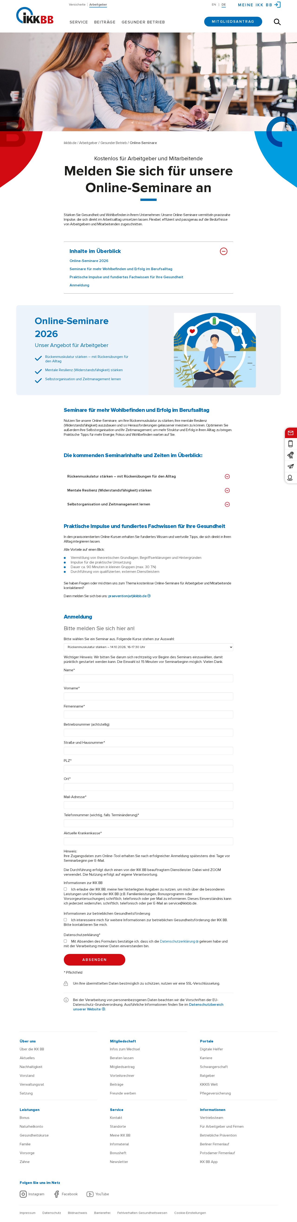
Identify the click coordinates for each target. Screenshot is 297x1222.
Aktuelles (27, 1058)
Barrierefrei (102, 1213)
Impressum (28, 1213)
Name (69, 670)
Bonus (24, 1117)
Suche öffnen (277, 22)
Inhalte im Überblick (95, 251)
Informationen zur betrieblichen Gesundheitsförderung (107, 913)
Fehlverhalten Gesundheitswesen (142, 1213)
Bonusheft (118, 1153)
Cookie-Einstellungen (190, 1213)
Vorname (72, 688)
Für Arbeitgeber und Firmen (222, 1126)
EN (214, 5)
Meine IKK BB (120, 1135)
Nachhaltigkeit (31, 1067)
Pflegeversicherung (215, 1093)
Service (79, 22)
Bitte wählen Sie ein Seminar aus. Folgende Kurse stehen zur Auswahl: (119, 639)
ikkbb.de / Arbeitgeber (80, 143)
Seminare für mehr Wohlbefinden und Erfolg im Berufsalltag (121, 269)
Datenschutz (51, 1213)
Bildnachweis (77, 1213)
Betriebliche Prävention (218, 1135)
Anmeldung (79, 285)
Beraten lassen (122, 1058)
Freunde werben (123, 1093)
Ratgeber (207, 1075)
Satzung (26, 1093)
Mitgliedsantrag (233, 21)
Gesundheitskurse (34, 1135)
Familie (25, 1144)
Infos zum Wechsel (125, 1049)
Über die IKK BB (32, 1049)
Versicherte (77, 4)
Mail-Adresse (75, 797)
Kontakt (116, 1117)
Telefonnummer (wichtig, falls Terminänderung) (101, 815)
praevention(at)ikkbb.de (127, 596)
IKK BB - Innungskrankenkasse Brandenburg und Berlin (34, 12)
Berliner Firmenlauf (214, 1144)
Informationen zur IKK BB (83, 883)
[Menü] (21, 3)
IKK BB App (209, 1162)
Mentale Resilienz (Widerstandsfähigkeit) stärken (109, 490)
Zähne (25, 1162)
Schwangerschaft (214, 1067)
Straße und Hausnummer (84, 742)
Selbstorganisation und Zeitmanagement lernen (108, 504)
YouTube (102, 1194)
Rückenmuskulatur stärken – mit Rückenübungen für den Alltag (121, 476)
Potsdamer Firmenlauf (217, 1153)
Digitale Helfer (211, 1049)
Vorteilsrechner (122, 1075)
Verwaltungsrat (32, 1084)
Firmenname (74, 706)
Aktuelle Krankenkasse (83, 833)
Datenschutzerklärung (82, 935)
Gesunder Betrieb (143, 22)
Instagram (36, 1194)
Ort (67, 778)
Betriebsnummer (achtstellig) (87, 724)
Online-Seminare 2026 (89, 261)
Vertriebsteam (211, 1117)
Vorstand (27, 1075)
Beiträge (105, 22)
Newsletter (119, 1162)
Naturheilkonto (31, 1126)
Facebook (70, 1194)
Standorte (118, 1126)
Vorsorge (27, 1153)
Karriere (206, 1058)
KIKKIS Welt (209, 1084)
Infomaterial (119, 1144)
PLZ (67, 760)
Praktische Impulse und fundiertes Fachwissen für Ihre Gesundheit (126, 277)
